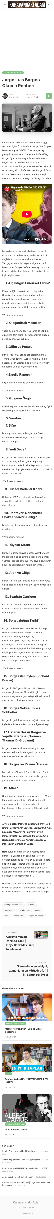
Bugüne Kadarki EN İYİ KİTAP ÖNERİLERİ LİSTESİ (24, 1168)
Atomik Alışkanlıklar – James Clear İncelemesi (22, 1159)
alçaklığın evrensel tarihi (13, 905)
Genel (8, 1074)
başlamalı (31, 905)
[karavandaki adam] (27, 4)
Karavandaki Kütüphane (13, 73)
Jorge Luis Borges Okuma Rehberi (17, 1177)
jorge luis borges (24, 910)
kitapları (38, 910)
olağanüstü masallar (36, 916)
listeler (6, 916)
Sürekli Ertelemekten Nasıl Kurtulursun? (20, 1151)
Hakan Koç (14, 97)
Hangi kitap (8, 910)
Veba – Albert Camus (16, 1129)
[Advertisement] (27, 37)
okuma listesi (19, 916)
